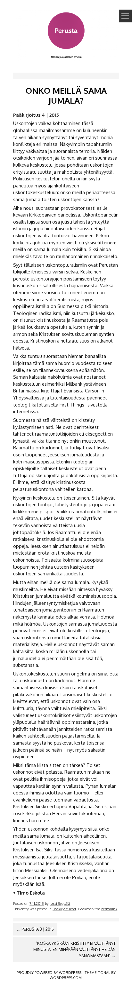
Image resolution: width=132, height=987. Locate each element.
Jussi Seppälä (60, 903)
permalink (109, 908)
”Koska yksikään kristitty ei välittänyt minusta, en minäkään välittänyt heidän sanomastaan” (74, 949)
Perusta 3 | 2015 (35, 929)
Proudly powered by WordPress (49, 972)
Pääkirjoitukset (64, 908)
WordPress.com (66, 977)
